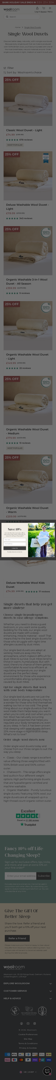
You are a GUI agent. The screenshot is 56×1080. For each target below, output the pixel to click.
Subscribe (15, 548)
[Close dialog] (53, 524)
